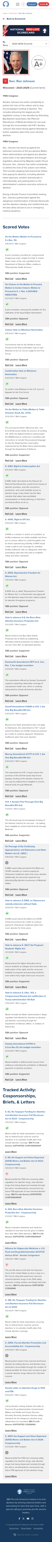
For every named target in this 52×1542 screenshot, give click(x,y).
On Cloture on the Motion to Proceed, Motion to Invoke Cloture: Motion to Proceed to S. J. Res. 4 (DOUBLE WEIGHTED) (23, 289)
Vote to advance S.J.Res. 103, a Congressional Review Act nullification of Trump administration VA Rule (25, 996)
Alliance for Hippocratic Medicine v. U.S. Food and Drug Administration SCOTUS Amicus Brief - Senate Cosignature (25, 1252)
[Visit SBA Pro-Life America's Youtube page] (28, 1518)
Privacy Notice (26, 1528)
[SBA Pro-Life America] (6, 3)
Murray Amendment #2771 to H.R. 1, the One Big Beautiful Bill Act (25, 755)
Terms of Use (14, 1528)
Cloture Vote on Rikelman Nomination (24, 329)
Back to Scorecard (16, 18)
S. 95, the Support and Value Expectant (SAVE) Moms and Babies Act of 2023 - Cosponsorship (24, 1161)
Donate (43, 4)
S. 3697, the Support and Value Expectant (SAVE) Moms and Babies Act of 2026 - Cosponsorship (25, 1440)
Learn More (21, 278)
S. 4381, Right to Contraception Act (22, 466)
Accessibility (38, 1528)
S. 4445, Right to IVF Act (17, 519)
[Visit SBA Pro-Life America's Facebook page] (19, 1518)
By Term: (5, 43)
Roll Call (9, 278)
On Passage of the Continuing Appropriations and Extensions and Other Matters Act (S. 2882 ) (25, 850)
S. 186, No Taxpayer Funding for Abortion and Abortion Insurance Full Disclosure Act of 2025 (25, 1303)
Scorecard (13, 13)
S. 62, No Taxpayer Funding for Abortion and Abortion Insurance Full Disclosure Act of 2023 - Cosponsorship (25, 1115)
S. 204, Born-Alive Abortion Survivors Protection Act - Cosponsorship (24, 1211)
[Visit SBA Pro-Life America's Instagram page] (32, 1518)
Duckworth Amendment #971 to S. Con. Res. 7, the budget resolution (25, 663)
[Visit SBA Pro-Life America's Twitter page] (23, 1518)
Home (5, 13)
